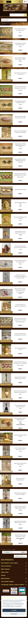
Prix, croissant (14, 20)
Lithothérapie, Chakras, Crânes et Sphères (12, 584)
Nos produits (7, 560)
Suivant (23, 552)
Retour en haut (20, 556)
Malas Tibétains (5, 569)
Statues (3, 575)
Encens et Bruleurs (6, 566)
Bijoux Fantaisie (5, 578)
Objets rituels (4, 572)
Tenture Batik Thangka (7, 581)
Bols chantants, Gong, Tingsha (9, 563)
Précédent (6, 552)
